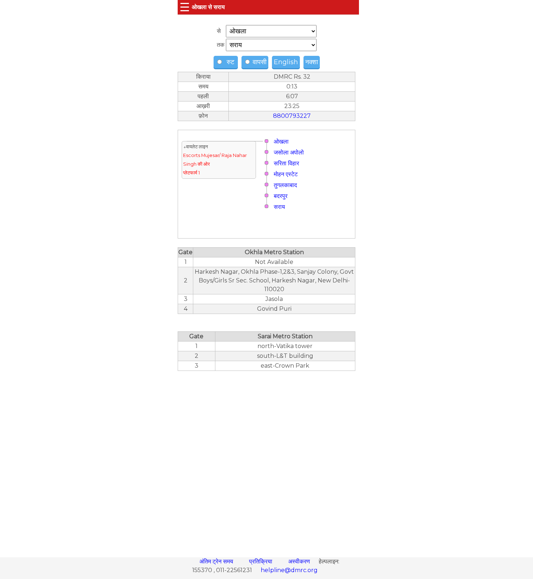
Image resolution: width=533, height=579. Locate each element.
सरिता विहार (286, 163)
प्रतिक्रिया (261, 561)
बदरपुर (281, 196)
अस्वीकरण (299, 561)
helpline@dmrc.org (289, 570)
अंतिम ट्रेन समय (217, 561)
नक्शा (311, 62)
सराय (279, 206)
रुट (229, 62)
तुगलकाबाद (285, 185)
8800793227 (292, 115)
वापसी (258, 62)
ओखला (281, 141)
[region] (266, 460)
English (286, 62)
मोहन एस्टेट (286, 174)
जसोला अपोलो (289, 152)
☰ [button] (184, 7)
